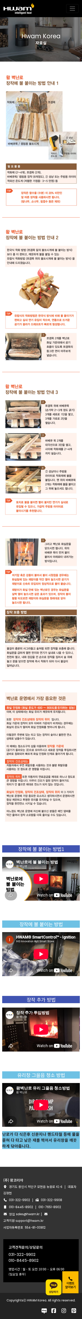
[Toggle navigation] (72, 8)
